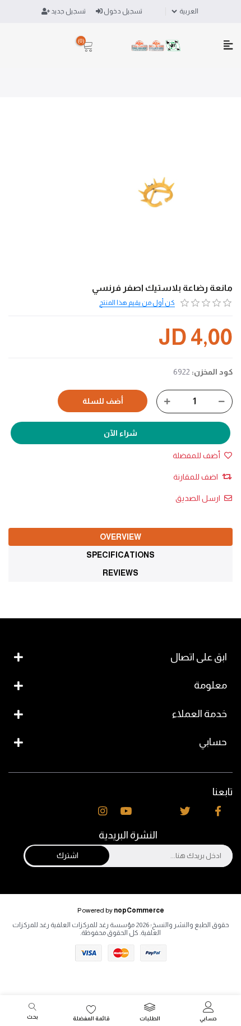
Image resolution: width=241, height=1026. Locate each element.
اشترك (67, 855)
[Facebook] (218, 811)
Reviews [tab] (120, 572)
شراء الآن (120, 432)
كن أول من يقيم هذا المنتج (137, 303)
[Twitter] (185, 811)
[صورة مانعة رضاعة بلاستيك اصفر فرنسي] (157, 193)
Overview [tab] (120, 536)
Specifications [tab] (120, 554)
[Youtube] (126, 811)
